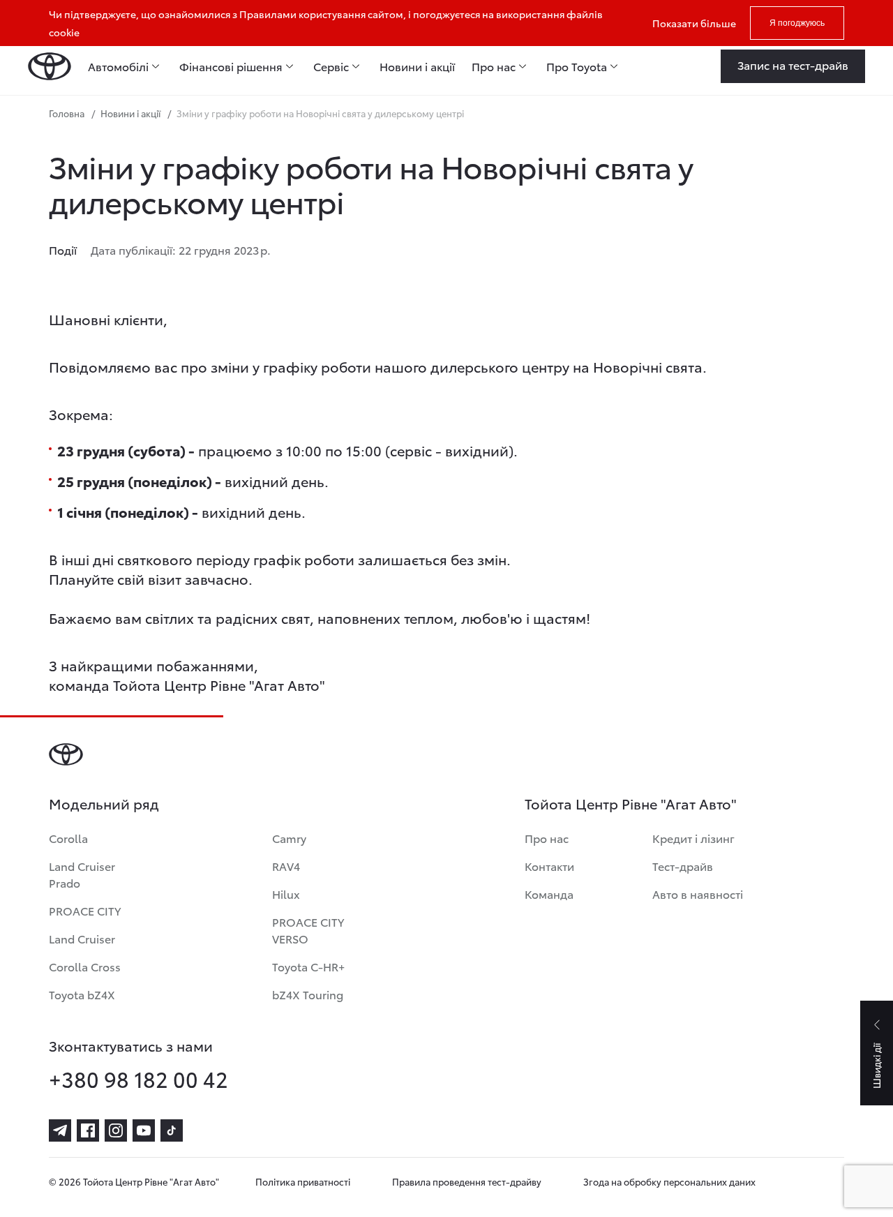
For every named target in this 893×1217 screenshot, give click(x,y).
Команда (549, 894)
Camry (289, 838)
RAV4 (286, 866)
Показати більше (694, 23)
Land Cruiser (82, 938)
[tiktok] (171, 1130)
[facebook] (88, 1130)
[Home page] (49, 66)
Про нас (547, 838)
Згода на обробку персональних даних (669, 1181)
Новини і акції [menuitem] (417, 66)
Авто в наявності (697, 894)
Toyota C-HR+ (308, 966)
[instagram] (116, 1130)
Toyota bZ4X (82, 994)
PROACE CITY (85, 910)
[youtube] (144, 1130)
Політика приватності (302, 1181)
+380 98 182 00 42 (138, 1078)
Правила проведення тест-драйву (466, 1181)
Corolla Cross (85, 966)
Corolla (68, 838)
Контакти (549, 866)
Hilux (286, 894)
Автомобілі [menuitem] (118, 66)
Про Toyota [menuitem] (576, 66)
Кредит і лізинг (693, 838)
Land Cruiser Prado (82, 874)
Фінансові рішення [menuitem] (231, 66)
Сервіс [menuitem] (331, 66)
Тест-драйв (682, 866)
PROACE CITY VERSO (308, 929)
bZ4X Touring (307, 994)
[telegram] (60, 1130)
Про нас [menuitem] (494, 66)
